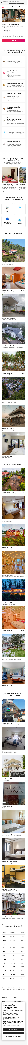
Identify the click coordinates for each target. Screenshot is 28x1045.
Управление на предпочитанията (13, 1036)
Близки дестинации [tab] (6, 989)
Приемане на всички (13, 1029)
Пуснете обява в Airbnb (18, 7)
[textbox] (7, 36)
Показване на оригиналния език (16, 3)
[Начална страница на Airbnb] (3, 7)
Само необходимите (13, 1033)
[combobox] (13, 32)
